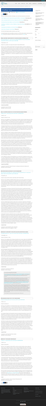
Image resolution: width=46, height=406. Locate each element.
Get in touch (28, 400)
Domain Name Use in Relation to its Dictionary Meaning (9, 27)
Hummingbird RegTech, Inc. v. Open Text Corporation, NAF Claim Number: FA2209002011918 (15, 233)
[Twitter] (5, 14)
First (35, 33)
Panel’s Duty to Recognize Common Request (8, 29)
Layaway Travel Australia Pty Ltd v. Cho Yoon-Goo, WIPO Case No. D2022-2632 (13, 299)
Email (36, 34)
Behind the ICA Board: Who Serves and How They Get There (40, 13)
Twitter (24, 34)
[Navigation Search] (44, 3)
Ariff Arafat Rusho (38, 10)
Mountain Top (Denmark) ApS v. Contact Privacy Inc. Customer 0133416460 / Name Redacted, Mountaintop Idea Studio (17, 274)
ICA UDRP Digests (24, 400)
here (2, 34)
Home (17, 400)
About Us (19, 400)
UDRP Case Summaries (21, 12)
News (21, 400)
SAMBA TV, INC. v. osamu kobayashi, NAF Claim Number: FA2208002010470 (12, 113)
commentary (3, 25)
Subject (36, 37)
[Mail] (6, 14)
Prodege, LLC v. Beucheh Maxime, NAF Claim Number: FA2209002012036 (12, 340)
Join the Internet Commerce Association (16, 393)
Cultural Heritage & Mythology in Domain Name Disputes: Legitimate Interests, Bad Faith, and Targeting (40, 23)
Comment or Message (38, 40)
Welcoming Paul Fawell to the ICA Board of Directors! (40, 16)
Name (36, 31)
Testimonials (14, 390)
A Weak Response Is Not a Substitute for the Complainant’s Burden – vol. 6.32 (40, 19)
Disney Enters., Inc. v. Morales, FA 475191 (13, 372)
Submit (36, 49)
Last (38, 33)
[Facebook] (3, 14)
